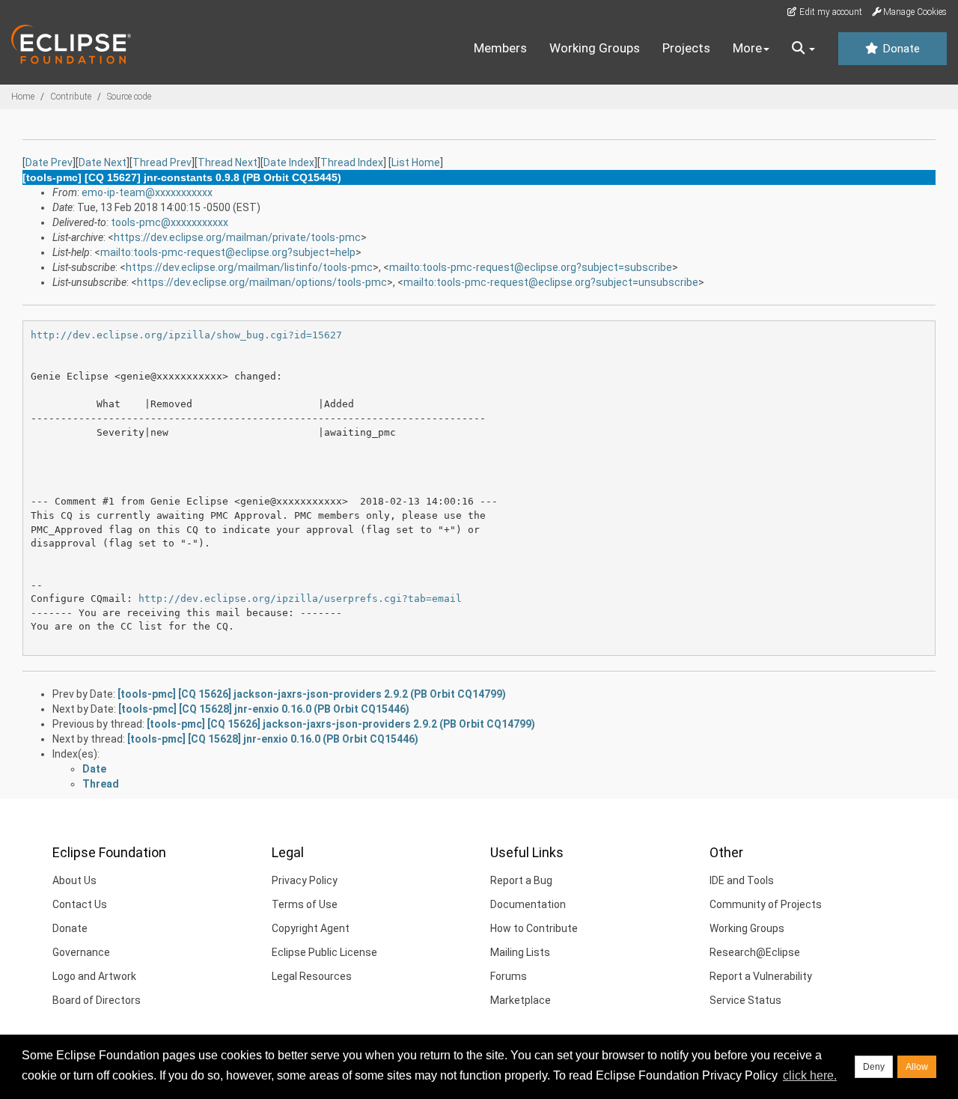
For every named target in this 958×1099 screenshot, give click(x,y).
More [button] (747, 47)
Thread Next (227, 162)
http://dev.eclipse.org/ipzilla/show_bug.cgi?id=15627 (186, 335)
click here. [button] (810, 1075)
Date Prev (49, 162)
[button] (803, 48)
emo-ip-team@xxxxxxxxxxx (147, 192)
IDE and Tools (742, 880)
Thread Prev (162, 162)
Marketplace (520, 1000)
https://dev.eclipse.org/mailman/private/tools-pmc (237, 237)
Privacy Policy (305, 880)
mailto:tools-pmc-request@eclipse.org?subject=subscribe (530, 267)
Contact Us (79, 904)
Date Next (102, 162)
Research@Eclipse (755, 952)
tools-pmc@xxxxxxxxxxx (169, 222)
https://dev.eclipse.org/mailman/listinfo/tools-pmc (249, 267)
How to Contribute (534, 928)
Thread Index (351, 162)
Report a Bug (521, 880)
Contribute (70, 96)
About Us (74, 880)
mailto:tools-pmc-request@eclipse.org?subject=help (228, 252)
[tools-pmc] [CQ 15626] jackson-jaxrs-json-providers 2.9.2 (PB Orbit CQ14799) (312, 694)
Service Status (745, 1000)
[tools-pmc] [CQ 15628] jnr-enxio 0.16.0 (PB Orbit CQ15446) (263, 709)
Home (22, 96)
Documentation (528, 904)
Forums (508, 976)
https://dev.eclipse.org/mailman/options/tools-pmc (262, 282)
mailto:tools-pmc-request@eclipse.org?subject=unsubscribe (550, 282)
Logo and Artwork (94, 976)
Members (500, 47)
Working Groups (594, 47)
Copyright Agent (311, 928)
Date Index (288, 162)
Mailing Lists (520, 952)
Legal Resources (312, 976)
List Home (415, 162)
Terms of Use (305, 904)
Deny (874, 1067)
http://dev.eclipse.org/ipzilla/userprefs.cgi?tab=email (300, 598)
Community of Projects (766, 904)
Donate (899, 48)
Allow (917, 1067)
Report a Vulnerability (761, 976)
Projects (686, 47)
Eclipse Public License (324, 952)
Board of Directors (96, 1000)
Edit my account (829, 12)
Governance (81, 952)
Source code (129, 96)
